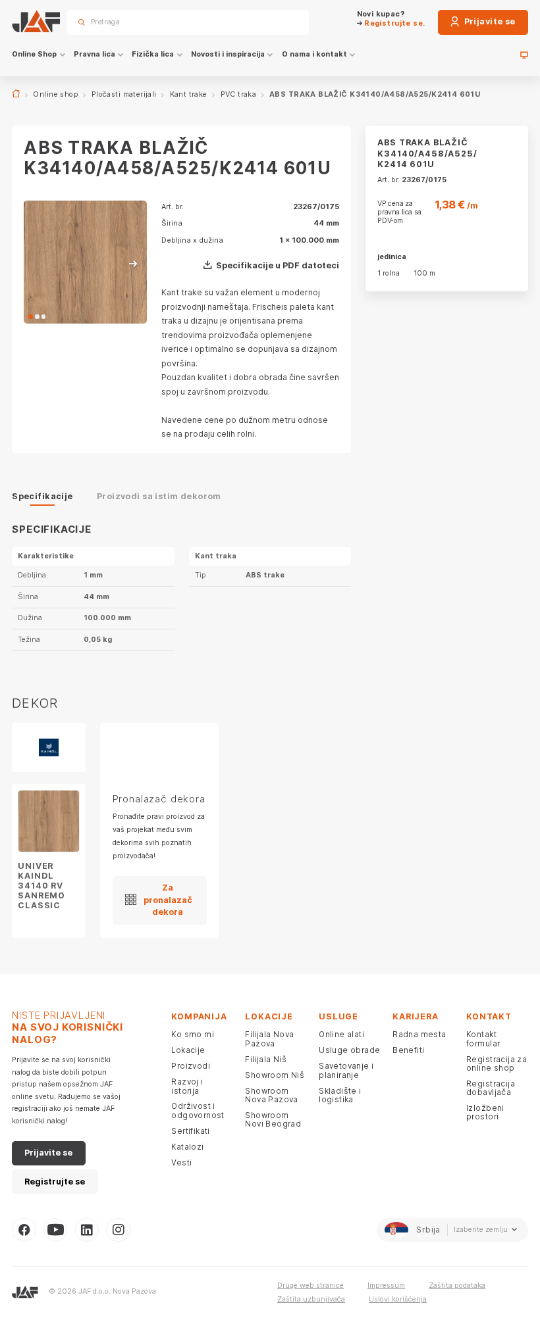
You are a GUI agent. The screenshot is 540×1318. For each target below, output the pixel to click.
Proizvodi (190, 1066)
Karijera (415, 1016)
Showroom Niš (274, 1075)
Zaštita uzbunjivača (311, 1299)
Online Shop (34, 54)
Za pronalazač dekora (168, 900)
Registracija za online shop (496, 1064)
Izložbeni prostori (485, 1112)
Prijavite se (488, 21)
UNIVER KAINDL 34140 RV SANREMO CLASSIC (41, 886)
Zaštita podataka (457, 1285)
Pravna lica (94, 54)
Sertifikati (190, 1131)
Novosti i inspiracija (228, 54)
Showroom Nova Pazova (271, 1095)
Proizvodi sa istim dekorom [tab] (159, 496)
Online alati (341, 1034)
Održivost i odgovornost (198, 1110)
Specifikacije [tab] (42, 496)
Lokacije (188, 1050)
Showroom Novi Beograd (273, 1120)
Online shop (55, 94)
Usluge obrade (349, 1050)
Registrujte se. (393, 23)
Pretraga (281, 22)
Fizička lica (153, 54)
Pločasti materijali (124, 94)
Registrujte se (54, 1181)
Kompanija (199, 1016)
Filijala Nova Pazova (269, 1039)
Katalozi (187, 1147)
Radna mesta (419, 1034)
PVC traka (239, 94)
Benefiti (408, 1050)
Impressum (386, 1285)
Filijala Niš (265, 1059)
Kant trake (188, 94)
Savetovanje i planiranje (346, 1070)
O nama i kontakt (314, 54)
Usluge (338, 1016)
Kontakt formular (483, 1039)
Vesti (181, 1162)
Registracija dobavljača (490, 1088)
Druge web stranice (310, 1285)
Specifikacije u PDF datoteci (277, 265)
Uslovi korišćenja (398, 1299)
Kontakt (489, 1016)
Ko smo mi (192, 1034)
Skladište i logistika (340, 1095)
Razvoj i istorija (187, 1086)
